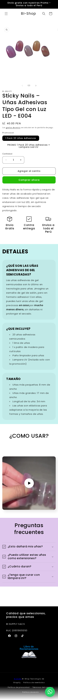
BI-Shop (25, 679)
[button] (6, 13)
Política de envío (30, 692)
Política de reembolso (34, 682)
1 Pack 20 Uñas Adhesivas (20, 138)
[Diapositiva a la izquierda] (22, 85)
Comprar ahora (29, 180)
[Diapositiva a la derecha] (35, 85)
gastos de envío (13, 127)
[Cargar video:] (29, 483)
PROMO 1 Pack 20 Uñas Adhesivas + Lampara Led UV (28, 146)
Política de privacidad (18, 687)
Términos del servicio (42, 687)
